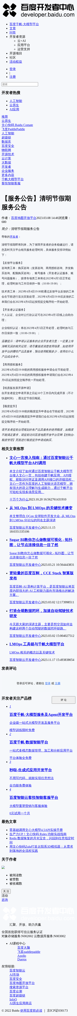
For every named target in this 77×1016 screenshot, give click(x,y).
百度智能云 (17, 970)
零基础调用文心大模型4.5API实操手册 (36, 830)
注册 (12, 76)
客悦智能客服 (11, 183)
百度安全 (8, 145)
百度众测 (15, 991)
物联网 (6, 150)
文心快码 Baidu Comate (17, 125)
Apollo (21, 955)
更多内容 (8, 175)
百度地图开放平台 (23, 218)
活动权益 (15, 61)
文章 (12, 28)
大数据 (6, 162)
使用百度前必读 (31, 1010)
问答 (12, 32)
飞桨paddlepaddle (28, 951)
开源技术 (8, 154)
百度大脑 (23, 947)
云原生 (14, 105)
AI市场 (14, 974)
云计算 (6, 158)
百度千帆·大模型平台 (24, 24)
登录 (12, 69)
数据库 (6, 141)
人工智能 (15, 101)
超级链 (6, 137)
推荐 (5, 116)
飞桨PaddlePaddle (13, 129)
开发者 (6, 166)
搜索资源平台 (18, 987)
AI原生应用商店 (20, 1003)
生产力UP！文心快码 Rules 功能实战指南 (38, 834)
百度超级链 (17, 995)
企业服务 (8, 171)
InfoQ (13, 999)
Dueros (21, 959)
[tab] (38, 117)
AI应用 (14, 109)
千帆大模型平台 (13, 179)
